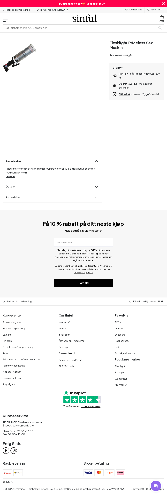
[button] (163, 3)
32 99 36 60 (156, 9)
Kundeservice (135, 9)
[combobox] (80, 28)
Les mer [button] (10, 176)
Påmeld (84, 283)
